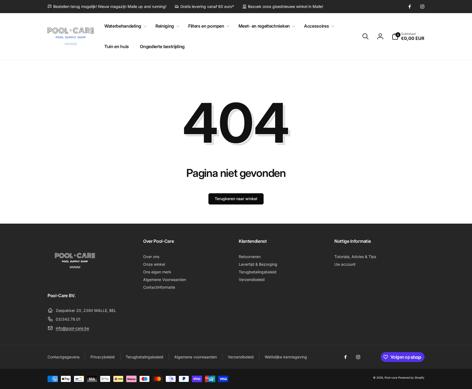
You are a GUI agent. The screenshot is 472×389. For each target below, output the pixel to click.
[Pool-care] (75, 280)
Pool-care (391, 377)
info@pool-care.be (72, 328)
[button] (124, 26)
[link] (107, 7)
